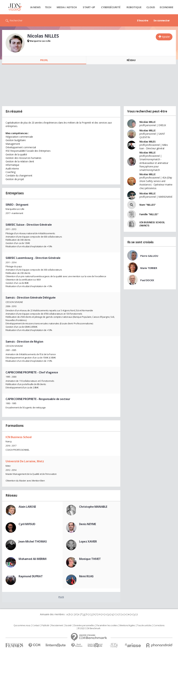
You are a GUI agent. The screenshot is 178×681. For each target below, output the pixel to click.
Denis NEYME (87, 524)
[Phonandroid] (159, 645)
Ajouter (166, 36)
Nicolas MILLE (147, 122)
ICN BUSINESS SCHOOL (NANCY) (152, 224)
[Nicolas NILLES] (15, 43)
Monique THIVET (90, 559)
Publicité (45, 625)
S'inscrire (142, 20)
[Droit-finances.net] (76, 645)
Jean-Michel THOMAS (33, 541)
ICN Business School (19, 437)
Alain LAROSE (27, 507)
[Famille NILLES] (131, 214)
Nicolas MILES (147, 141)
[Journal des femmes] (14, 645)
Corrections (158, 625)
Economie (166, 7)
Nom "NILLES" (147, 204)
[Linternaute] (56, 645)
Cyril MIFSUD (27, 524)
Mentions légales (127, 625)
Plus (61, 597)
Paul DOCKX (147, 280)
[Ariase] (133, 645)
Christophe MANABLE (93, 507)
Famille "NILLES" (148, 214)
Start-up (89, 7)
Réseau (131, 60)
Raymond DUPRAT (31, 576)
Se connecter (161, 20)
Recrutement (57, 625)
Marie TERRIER (148, 268)
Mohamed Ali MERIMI (32, 559)
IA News (35, 7)
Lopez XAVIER (88, 541)
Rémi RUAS (86, 576)
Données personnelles (84, 625)
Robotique (134, 7)
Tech (48, 7)
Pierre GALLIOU (149, 256)
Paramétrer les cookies (107, 625)
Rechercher (16, 20)
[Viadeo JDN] (114, 645)
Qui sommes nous (22, 625)
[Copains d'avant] (95, 645)
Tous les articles (144, 625)
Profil (44, 60)
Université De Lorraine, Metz (25, 461)
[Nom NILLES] (131, 204)
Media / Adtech (67, 7)
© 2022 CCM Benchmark (89, 628)
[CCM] (34, 645)
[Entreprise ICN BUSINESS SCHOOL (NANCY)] (131, 224)
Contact (35, 625)
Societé (68, 625)
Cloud (150, 7)
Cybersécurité (110, 7)
